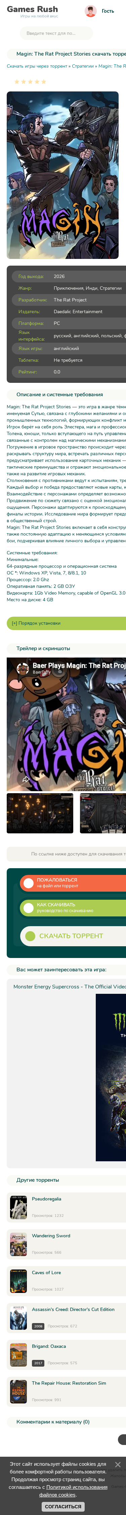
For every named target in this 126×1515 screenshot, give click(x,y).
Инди (91, 288)
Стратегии (111, 288)
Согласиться (63, 1506)
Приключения (68, 288)
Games (32, 10)
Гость (108, 11)
